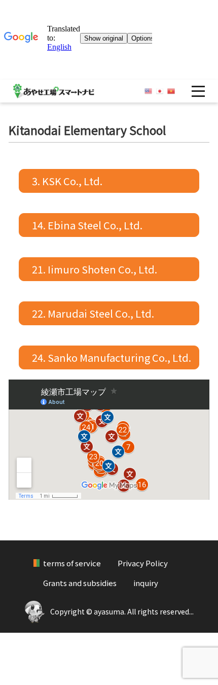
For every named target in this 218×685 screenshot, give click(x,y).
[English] (148, 91)
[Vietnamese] (171, 91)
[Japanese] (160, 91)
